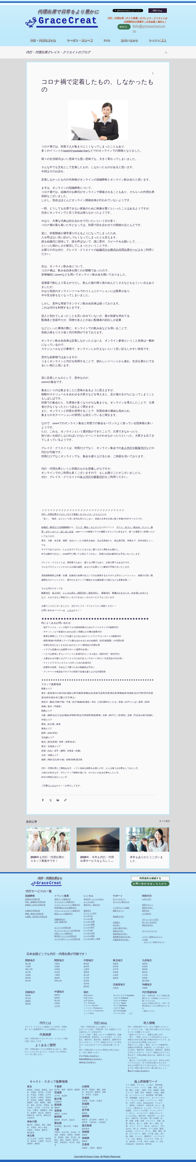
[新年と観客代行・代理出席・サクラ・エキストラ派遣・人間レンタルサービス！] (98, 839)
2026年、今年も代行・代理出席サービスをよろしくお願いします (97, 859)
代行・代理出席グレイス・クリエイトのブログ (58, 52)
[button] (79, 40)
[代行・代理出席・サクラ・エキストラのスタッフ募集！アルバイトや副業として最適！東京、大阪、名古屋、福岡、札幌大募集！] (48, 839)
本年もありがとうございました (146, 858)
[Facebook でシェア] (42, 800)
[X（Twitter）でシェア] (50, 800)
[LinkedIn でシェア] (57, 800)
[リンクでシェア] (65, 800)
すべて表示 (164, 821)
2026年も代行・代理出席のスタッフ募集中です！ (47, 858)
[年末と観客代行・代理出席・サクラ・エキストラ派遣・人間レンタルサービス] (147, 839)
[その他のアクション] (153, 73)
